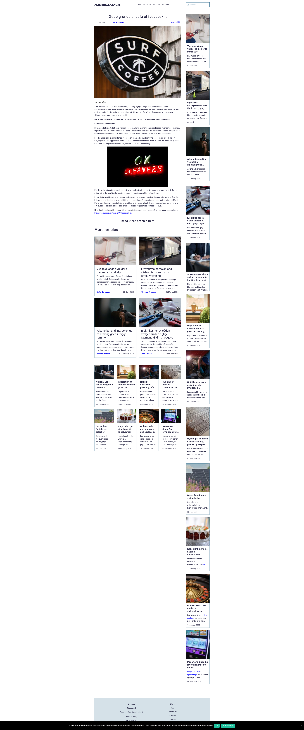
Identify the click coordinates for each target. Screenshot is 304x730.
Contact (165, 5)
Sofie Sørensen (103, 292)
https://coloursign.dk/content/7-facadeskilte (113, 213)
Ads (139, 5)
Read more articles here (137, 221)
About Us (147, 5)
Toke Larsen (146, 354)
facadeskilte (176, 22)
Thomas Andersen (116, 22)
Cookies (156, 5)
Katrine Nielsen (103, 354)
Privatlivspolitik (228, 725)
